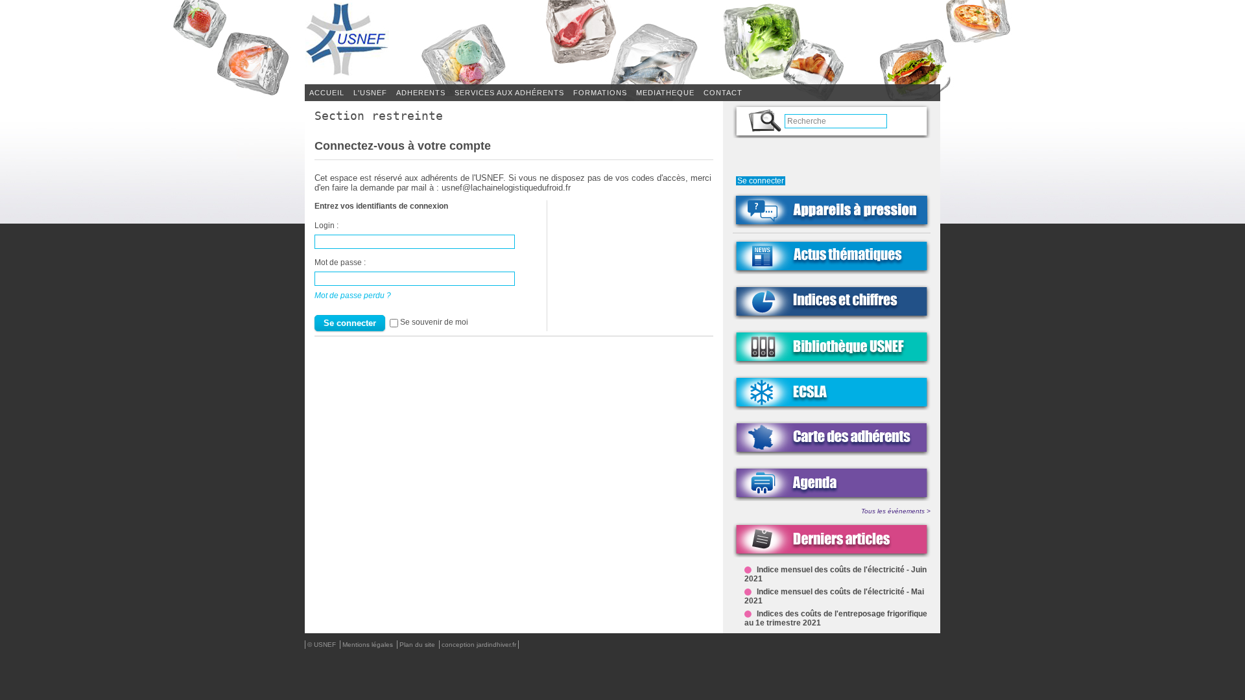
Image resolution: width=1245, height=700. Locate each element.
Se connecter (760, 180)
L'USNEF (370, 93)
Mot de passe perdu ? (352, 295)
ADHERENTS (420, 93)
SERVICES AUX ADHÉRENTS (509, 93)
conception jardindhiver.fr (479, 644)
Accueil (326, 93)
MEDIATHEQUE (665, 93)
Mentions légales (368, 644)
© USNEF (322, 644)
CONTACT (723, 93)
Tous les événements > (896, 511)
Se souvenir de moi (434, 322)
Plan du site (418, 644)
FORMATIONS (600, 93)
